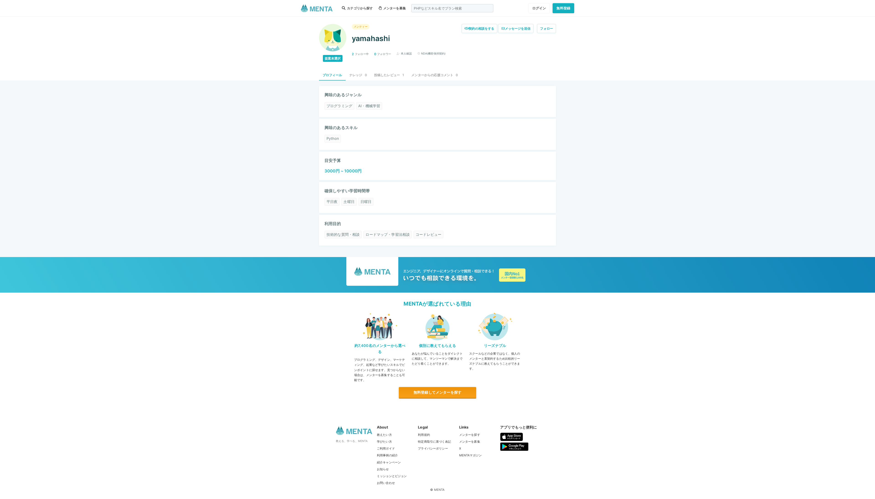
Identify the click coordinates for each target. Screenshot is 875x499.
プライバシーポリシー (433, 448)
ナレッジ (358, 75)
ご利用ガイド (386, 448)
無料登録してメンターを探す (437, 392)
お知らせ (383, 469)
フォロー (546, 28)
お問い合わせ (386, 483)
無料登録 (563, 8)
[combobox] (452, 8)
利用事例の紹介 (387, 455)
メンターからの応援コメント (434, 75)
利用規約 (424, 435)
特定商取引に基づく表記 (434, 441)
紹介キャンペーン (389, 462)
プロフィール (332, 75)
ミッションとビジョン (392, 476)
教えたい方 (384, 435)
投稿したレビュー (389, 75)
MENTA (439, 489)
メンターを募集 (394, 8)
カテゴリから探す (359, 8)
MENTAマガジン (470, 455)
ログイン (539, 8)
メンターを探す (469, 435)
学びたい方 (384, 441)
